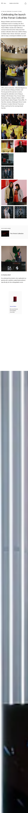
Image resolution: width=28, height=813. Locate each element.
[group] (14, 302)
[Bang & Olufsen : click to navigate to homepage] (14, 3)
